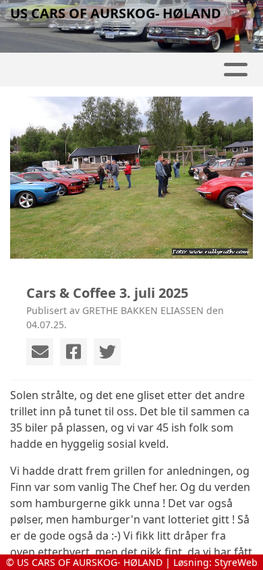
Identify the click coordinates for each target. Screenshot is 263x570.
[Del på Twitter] (107, 351)
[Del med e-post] (39, 351)
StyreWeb (236, 562)
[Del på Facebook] (73, 351)
